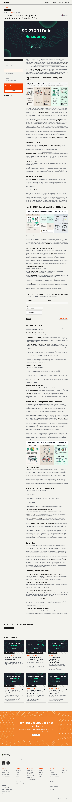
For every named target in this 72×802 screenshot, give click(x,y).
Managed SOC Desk (6, 791)
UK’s (35, 69)
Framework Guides (54, 774)
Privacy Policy (64, 770)
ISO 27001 (11, 12)
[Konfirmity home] (6, 755)
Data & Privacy (8, 10)
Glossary (40, 778)
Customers (41, 772)
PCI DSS (18, 778)
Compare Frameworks (20, 781)
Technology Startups (31, 779)
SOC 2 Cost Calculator (52, 780)
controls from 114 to (39, 251)
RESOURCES (60, 2)
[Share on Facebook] (9, 95)
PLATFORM (47, 2)
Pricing (3, 793)
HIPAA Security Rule (46, 66)
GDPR (17, 776)
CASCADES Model (5, 772)
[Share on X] (7, 95)
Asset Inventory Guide (54, 783)
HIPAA (17, 774)
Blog (40, 776)
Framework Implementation (7, 783)
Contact (40, 774)
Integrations (4, 785)
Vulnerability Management (7, 780)
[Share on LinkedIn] (11, 95)
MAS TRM (18, 780)
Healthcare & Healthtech (30, 773)
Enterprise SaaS (30, 775)
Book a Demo (13, 90)
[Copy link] (4, 95)
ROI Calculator (53, 778)
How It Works (4, 770)
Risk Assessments (5, 781)
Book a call (36, 734)
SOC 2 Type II (18, 770)
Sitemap (40, 780)
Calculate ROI (19, 628)
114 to (65, 592)
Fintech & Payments (31, 770)
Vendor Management (6, 776)
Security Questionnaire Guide (54, 785)
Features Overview (5, 774)
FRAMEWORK (53, 2)
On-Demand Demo (5, 787)
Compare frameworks (9, 628)
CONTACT (67, 2)
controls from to (47, 152)
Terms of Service (65, 772)
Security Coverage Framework (8, 789)
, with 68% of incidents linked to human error (49, 65)
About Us (40, 770)
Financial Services (30, 777)
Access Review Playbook (53, 789)
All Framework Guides (20, 783)
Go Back (6, 7)
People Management (6, 778)
